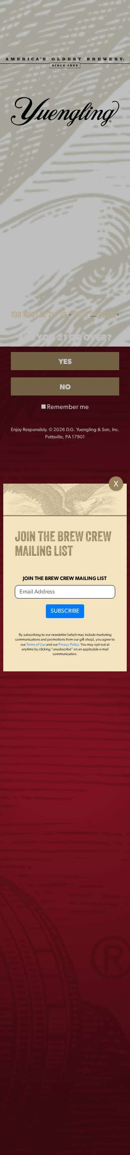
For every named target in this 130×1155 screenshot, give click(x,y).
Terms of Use (36, 645)
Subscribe (65, 611)
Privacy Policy (68, 645)
